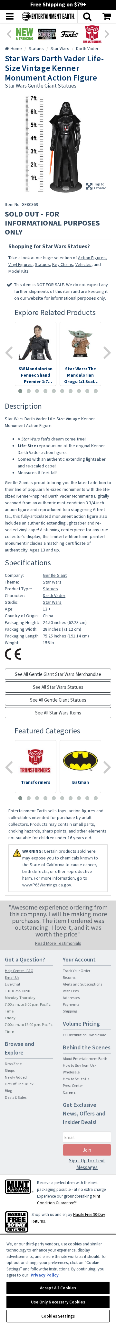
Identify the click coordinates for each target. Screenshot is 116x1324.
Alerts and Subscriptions (82, 984)
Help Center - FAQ (19, 970)
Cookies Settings (58, 1316)
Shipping (70, 1011)
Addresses (71, 997)
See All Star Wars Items (58, 713)
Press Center (73, 1085)
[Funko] (69, 34)
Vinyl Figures (20, 264)
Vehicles (83, 264)
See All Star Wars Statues (58, 687)
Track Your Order (76, 970)
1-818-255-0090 (17, 990)
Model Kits (18, 271)
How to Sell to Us (76, 1078)
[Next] (107, 33)
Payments (71, 1004)
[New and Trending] (24, 34)
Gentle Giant (55, 575)
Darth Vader (54, 595)
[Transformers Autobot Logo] (92, 34)
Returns (69, 977)
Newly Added (16, 1077)
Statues (42, 264)
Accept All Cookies (58, 1288)
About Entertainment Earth (85, 1058)
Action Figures (92, 258)
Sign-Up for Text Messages (87, 1163)
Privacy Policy (45, 1275)
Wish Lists (71, 990)
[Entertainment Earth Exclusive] (47, 34)
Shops (10, 1070)
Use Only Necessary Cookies (58, 1302)
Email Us (12, 977)
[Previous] (9, 33)
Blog (8, 1090)
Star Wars (52, 582)
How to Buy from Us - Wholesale (79, 1068)
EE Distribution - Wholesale (84, 1034)
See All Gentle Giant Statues (58, 700)
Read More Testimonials (58, 943)
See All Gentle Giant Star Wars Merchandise (58, 674)
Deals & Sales (15, 1097)
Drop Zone (13, 1063)
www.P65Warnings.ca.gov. (47, 885)
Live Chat (12, 984)
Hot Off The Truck (19, 1083)
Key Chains (62, 264)
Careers (69, 1092)
